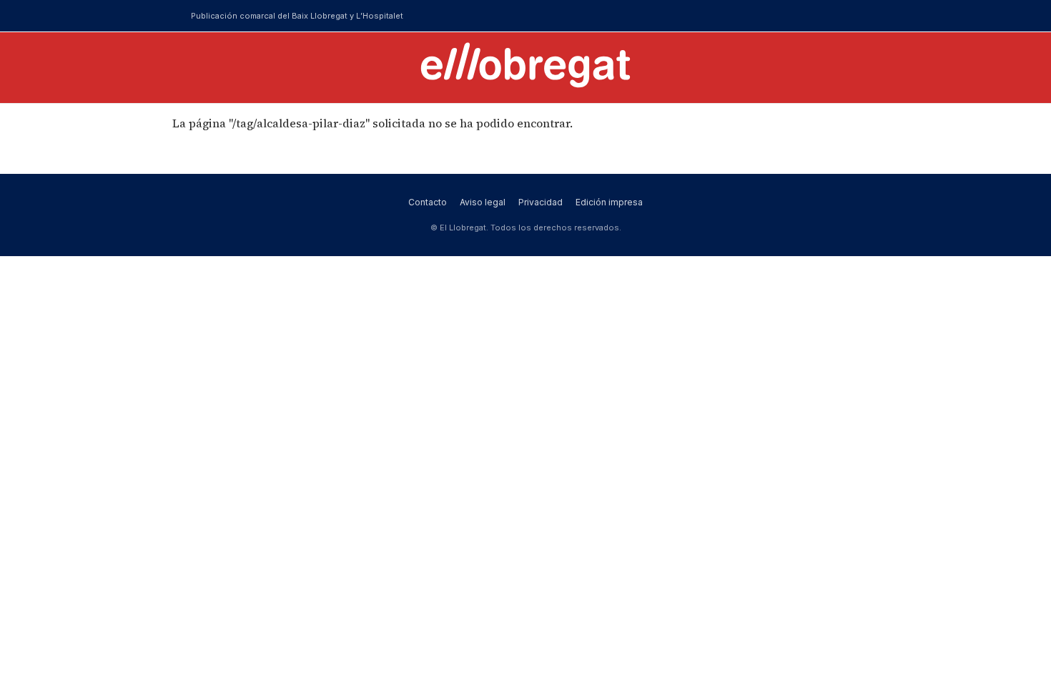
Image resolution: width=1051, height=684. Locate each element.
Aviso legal (482, 202)
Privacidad (540, 202)
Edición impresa (609, 202)
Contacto (427, 202)
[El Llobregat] (525, 64)
